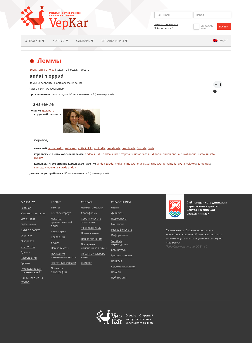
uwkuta (38, 158)
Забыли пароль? (163, 28)
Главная (26, 208)
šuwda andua (67, 167)
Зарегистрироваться (166, 24)
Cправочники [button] (113, 41)
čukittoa (191, 163)
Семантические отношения (91, 220)
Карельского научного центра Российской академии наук (203, 209)
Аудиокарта (58, 231)
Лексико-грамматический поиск (61, 222)
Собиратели (118, 250)
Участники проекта (33, 213)
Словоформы (89, 213)
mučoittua (143, 163)
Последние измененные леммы (94, 246)
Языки (115, 207)
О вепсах (26, 235)
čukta (151, 148)
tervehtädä (170, 163)
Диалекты (117, 213)
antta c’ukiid (55, 148)
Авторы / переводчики (119, 242)
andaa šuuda (105, 163)
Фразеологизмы (91, 227)
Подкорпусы (119, 218)
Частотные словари (63, 262)
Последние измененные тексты (64, 255)
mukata (131, 163)
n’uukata (156, 163)
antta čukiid (85, 148)
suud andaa (138, 154)
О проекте (28, 202)
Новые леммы (90, 233)
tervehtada (113, 148)
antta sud (71, 148)
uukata (210, 154)
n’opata (125, 154)
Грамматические (121, 255)
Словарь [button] (83, 41)
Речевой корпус (61, 213)
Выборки (86, 262)
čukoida (141, 148)
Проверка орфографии (59, 270)
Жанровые (118, 224)
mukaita (120, 163)
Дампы (25, 252)
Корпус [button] (59, 41)
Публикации (28, 224)
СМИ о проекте (30, 230)
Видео (55, 242)
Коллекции (58, 237)
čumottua (40, 167)
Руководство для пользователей (31, 270)
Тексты (55, 207)
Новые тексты (60, 248)
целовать (48, 110)
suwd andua (188, 154)
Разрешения (29, 257)
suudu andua (171, 154)
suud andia (155, 154)
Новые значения (91, 239)
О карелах (27, 241)
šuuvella (52, 167)
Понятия (116, 261)
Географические (121, 229)
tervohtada (128, 148)
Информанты (119, 235)
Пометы (116, 272)
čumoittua (204, 163)
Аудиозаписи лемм (123, 266)
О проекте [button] (33, 41)
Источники (28, 219)
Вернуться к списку (42, 69)
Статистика (28, 246)
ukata (201, 154)
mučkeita (99, 148)
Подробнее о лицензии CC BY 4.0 (186, 246)
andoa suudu (111, 154)
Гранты (25, 263)
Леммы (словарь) (92, 207)
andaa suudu (93, 154)
